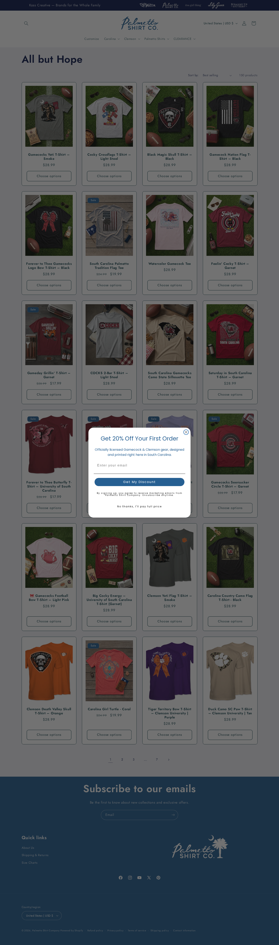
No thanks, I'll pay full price (139, 506)
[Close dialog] (186, 432)
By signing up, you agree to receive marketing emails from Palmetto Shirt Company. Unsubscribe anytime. (139, 494)
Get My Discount (139, 482)
